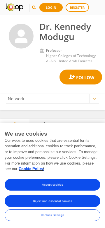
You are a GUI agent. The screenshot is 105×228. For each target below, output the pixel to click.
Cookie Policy (31, 169)
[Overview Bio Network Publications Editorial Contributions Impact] (52, 98)
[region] (52, 175)
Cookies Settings (52, 215)
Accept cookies (52, 184)
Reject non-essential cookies (52, 201)
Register (77, 7)
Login (51, 7)
